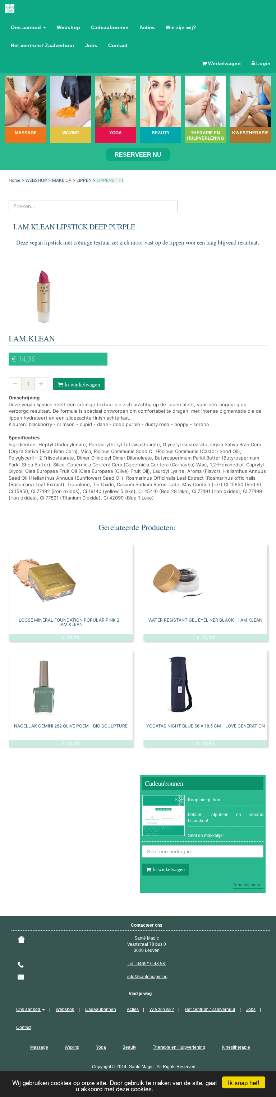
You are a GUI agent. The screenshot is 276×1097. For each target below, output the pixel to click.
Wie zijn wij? (181, 27)
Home (14, 180)
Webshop (68, 27)
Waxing (72, 1047)
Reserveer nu (138, 155)
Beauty (129, 1047)
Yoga (101, 1047)
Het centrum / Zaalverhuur (42, 45)
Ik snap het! (243, 1082)
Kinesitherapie (236, 1047)
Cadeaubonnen (110, 27)
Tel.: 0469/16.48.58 (147, 963)
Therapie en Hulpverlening (179, 1047)
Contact (118, 45)
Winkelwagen (224, 63)
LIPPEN (84, 180)
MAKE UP (62, 180)
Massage (39, 1047)
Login (263, 63)
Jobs (91, 45)
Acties (147, 27)
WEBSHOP (36, 180)
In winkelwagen (81, 384)
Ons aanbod (26, 27)
